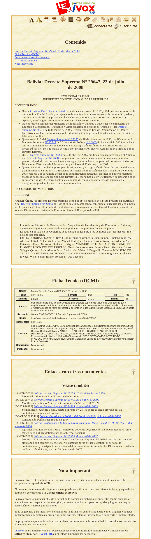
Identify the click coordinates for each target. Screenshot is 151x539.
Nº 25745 (50, 142)
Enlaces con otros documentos (32, 57)
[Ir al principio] (133, 281)
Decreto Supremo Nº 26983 (44, 158)
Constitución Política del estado (48, 111)
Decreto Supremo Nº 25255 (62, 139)
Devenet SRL (45, 533)
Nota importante (24, 63)
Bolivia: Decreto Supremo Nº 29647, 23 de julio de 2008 (47, 51)
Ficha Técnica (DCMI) (27, 54)
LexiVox (20, 530)
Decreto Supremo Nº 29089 (46, 154)
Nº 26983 (91, 142)
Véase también (28, 60)
